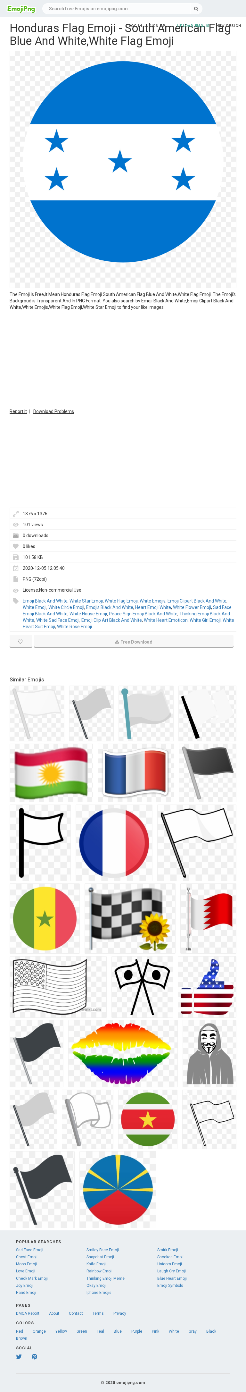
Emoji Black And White (45, 600)
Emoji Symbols (170, 1285)
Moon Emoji (26, 1264)
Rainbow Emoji (99, 1271)
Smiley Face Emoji (102, 1250)
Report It (18, 411)
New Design (228, 26)
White (174, 1331)
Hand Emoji (26, 1292)
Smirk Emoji (167, 1250)
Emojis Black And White (109, 607)
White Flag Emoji (121, 600)
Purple (136, 1331)
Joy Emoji (24, 1285)
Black (211, 1331)
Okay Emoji (96, 1285)
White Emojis (153, 600)
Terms (98, 1313)
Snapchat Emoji (100, 1257)
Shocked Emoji (170, 1257)
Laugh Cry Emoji (171, 1271)
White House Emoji (88, 613)
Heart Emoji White (153, 607)
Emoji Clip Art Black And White (111, 620)
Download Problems (53, 411)
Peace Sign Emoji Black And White (143, 613)
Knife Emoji (96, 1264)
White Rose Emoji (74, 626)
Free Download (136, 642)
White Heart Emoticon (166, 620)
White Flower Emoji (192, 607)
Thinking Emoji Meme (105, 1278)
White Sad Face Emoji (57, 620)
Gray (193, 1331)
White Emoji (34, 607)
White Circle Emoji (66, 607)
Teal (100, 1331)
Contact (76, 1313)
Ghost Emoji (26, 1257)
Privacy (119, 1313)
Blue (118, 1331)
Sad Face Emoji (29, 1250)
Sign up (157, 26)
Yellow (61, 1331)
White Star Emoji (86, 600)
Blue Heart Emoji (172, 1278)
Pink (155, 1331)
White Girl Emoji (205, 620)
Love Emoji (25, 1271)
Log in (135, 26)
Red (19, 1331)
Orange (39, 1331)
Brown (21, 1338)
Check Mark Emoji (32, 1278)
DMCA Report (27, 1313)
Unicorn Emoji (169, 1264)
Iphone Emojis (98, 1292)
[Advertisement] (123, 358)
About (54, 1313)
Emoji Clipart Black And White (197, 600)
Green (82, 1331)
